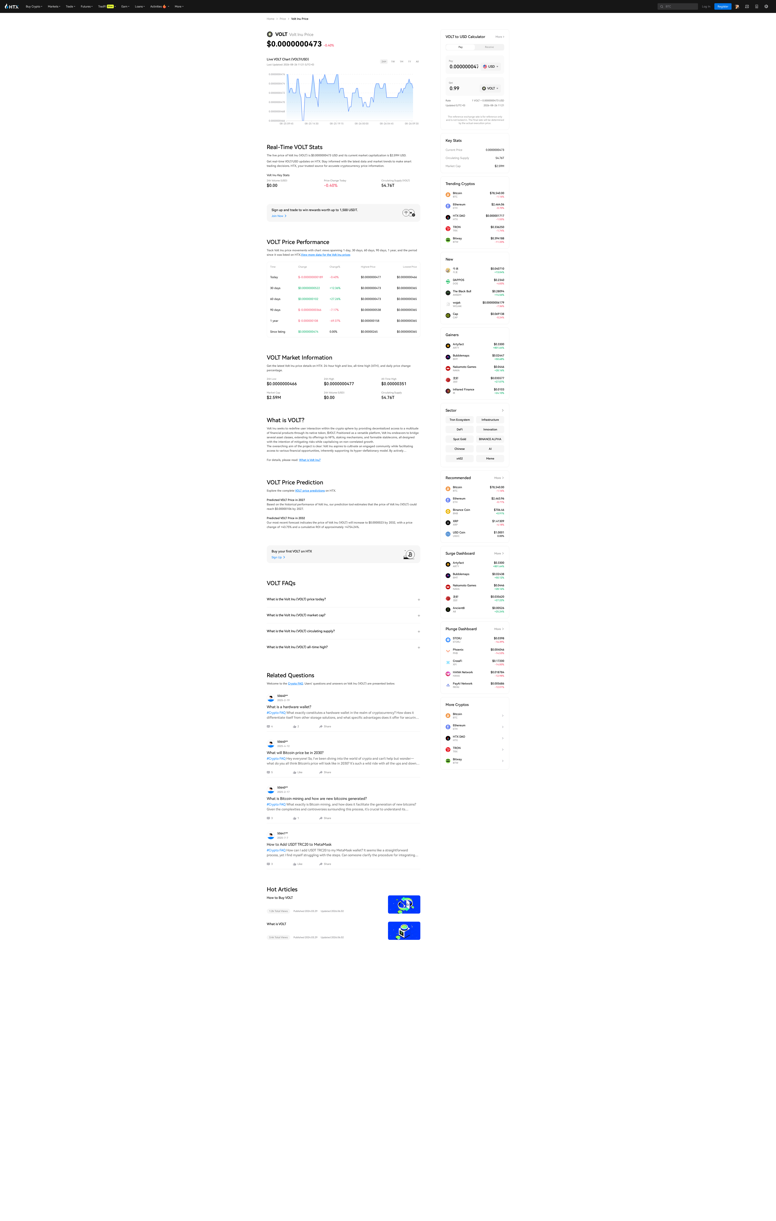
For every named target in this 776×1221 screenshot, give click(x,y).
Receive (489, 47)
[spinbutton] (463, 67)
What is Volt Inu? (310, 460)
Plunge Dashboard (473, 629)
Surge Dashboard (473, 553)
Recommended (473, 478)
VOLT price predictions (310, 490)
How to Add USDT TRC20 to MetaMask (299, 844)
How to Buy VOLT (280, 898)
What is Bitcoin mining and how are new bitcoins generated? (317, 798)
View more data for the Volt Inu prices (325, 254)
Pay (461, 47)
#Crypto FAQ (276, 713)
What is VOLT (276, 924)
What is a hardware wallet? (289, 707)
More (499, 36)
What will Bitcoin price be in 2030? (295, 753)
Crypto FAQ (295, 683)
